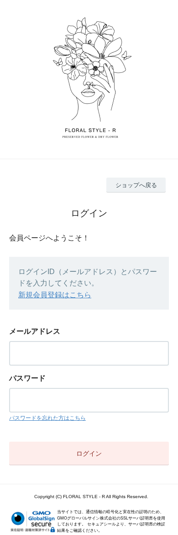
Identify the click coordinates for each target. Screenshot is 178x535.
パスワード (27, 378)
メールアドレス (34, 331)
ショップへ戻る (136, 185)
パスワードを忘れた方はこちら (47, 418)
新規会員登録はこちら (54, 295)
